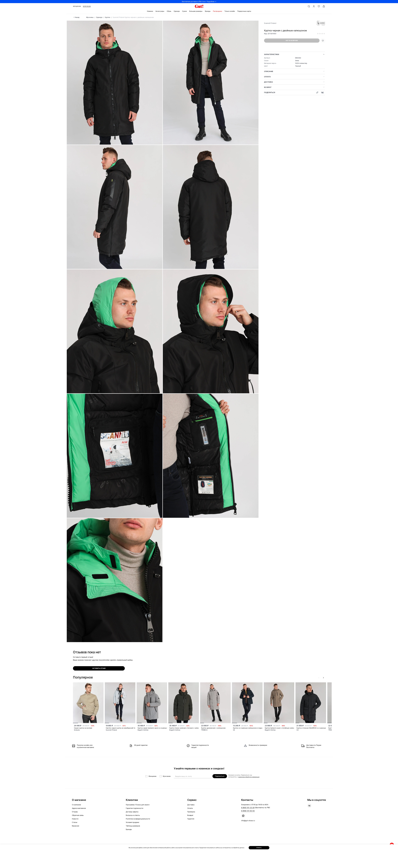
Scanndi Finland (270, 23)
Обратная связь (78, 815)
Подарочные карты (244, 11)
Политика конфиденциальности (138, 819)
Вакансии (75, 826)
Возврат (267, 87)
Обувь (169, 11)
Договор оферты (132, 812)
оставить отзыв (99, 668)
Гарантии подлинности (134, 808)
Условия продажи (132, 822)
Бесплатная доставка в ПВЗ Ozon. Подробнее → (199, 1)
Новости (75, 819)
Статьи (74, 822)
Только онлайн (229, 11)
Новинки (150, 11)
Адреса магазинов (79, 808)
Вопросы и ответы (133, 815)
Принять (259, 847)
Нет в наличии (292, 40)
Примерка (191, 812)
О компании (76, 805)
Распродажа (217, 11)
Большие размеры (195, 11)
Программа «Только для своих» (138, 805)
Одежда (177, 11)
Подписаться (219, 776)
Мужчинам (87, 6)
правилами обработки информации (248, 777)
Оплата (267, 77)
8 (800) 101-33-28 (247, 808)
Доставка (268, 82)
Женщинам (77, 6)
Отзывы (75, 812)
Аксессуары (159, 11)
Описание (268, 71)
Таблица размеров (133, 826)
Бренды (208, 11)
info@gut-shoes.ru (248, 821)
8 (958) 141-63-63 (248, 811)
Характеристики (271, 54)
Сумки (184, 11)
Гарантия (190, 819)
